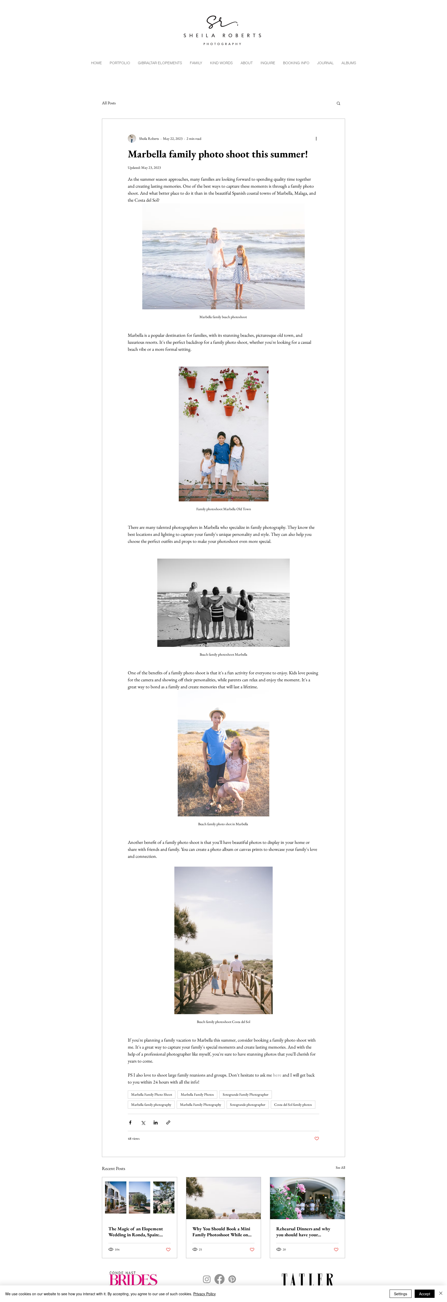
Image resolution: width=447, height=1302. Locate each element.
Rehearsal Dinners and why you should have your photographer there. (303, 1232)
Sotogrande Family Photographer (246, 1094)
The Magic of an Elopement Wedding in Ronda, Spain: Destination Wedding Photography (135, 1232)
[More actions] (316, 138)
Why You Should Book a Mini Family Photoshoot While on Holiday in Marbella (221, 1232)
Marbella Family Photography (200, 1104)
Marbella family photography (151, 1104)
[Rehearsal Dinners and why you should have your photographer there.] (307, 1198)
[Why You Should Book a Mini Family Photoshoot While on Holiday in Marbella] (223, 1198)
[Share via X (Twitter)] (142, 1122)
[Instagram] (207, 1279)
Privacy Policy (204, 1293)
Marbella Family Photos (197, 1094)
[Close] (441, 1294)
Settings (400, 1293)
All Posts (109, 103)
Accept (424, 1293)
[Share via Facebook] (130, 1122)
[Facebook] (219, 1279)
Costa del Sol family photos (293, 1104)
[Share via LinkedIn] (155, 1122)
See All (340, 1167)
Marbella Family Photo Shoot (151, 1094)
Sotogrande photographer (247, 1104)
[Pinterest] (232, 1279)
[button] (338, 103)
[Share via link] (168, 1122)
